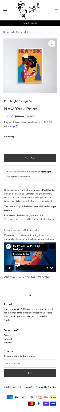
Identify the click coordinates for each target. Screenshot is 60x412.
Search (7, 335)
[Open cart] (56, 10)
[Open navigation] (5, 10)
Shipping (8, 342)
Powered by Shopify (46, 387)
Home (6, 32)
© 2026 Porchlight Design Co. (19, 387)
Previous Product (26, 276)
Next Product (44, 276)
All (12, 32)
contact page (48, 238)
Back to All (9, 276)
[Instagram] (30, 295)
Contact (8, 338)
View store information (18, 176)
